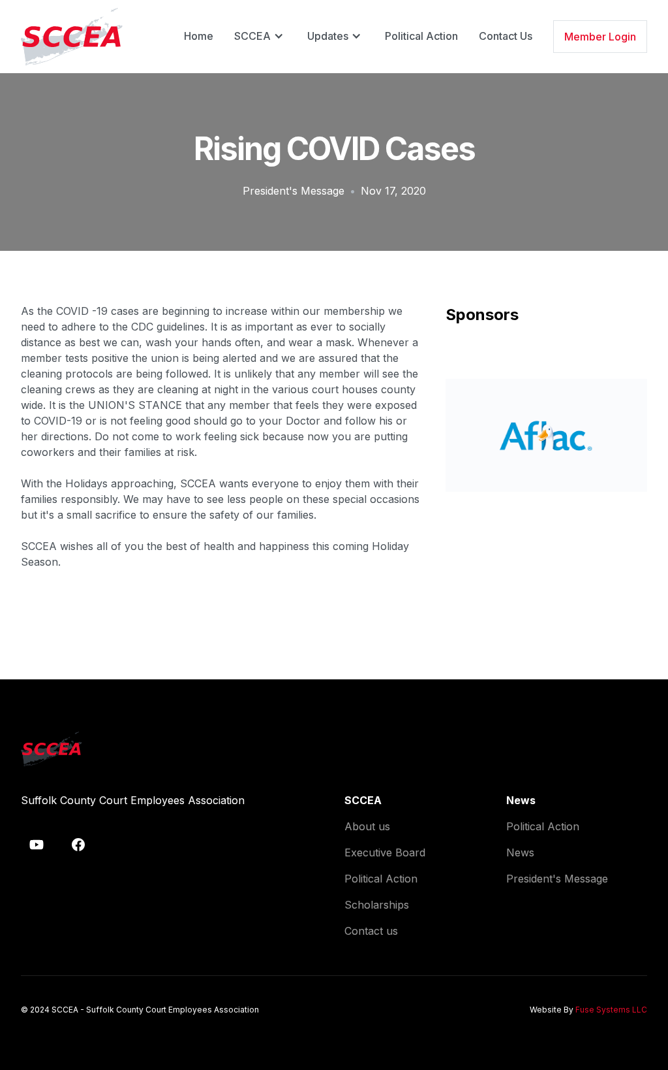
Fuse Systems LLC (611, 1009)
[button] (260, 36)
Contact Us (505, 35)
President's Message (293, 190)
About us (367, 826)
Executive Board (384, 852)
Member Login (600, 36)
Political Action (421, 35)
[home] (72, 36)
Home (198, 35)
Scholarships (376, 904)
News (520, 852)
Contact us (371, 930)
